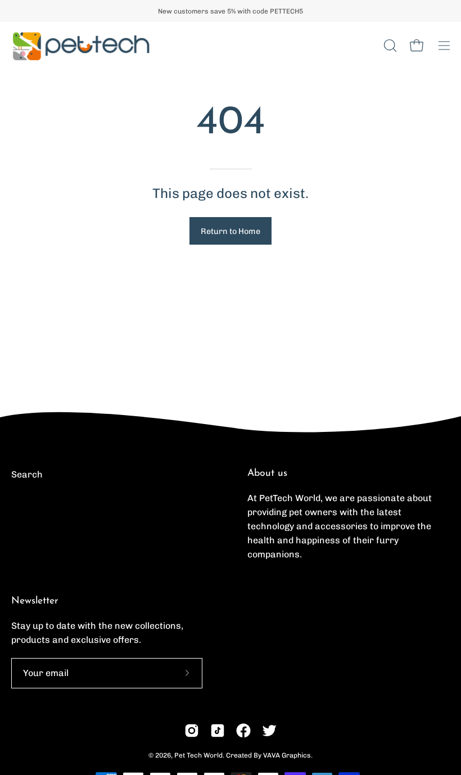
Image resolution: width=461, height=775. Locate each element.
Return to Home (230, 231)
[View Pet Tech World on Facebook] (243, 730)
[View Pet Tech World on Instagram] (191, 730)
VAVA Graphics (287, 755)
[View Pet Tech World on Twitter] (269, 730)
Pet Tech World (198, 755)
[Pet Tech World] (81, 45)
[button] (389, 45)
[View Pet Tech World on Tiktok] (217, 730)
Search (27, 474)
